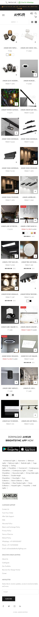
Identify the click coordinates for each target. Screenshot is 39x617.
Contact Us (5, 509)
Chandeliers (12, 468)
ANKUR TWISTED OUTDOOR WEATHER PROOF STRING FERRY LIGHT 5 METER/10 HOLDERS (10, 110)
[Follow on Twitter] (9, 606)
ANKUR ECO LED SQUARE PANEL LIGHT (29, 356)
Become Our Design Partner (11, 570)
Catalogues (5, 563)
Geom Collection (16, 480)
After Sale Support (8, 516)
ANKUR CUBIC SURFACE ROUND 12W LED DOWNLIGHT (10, 388)
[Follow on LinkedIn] (20, 606)
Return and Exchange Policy (11, 527)
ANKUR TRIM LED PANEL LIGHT (29, 262)
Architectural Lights (9, 461)
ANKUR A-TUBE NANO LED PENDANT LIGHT (29, 226)
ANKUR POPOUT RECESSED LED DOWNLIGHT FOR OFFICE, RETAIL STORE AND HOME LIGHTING (29, 294)
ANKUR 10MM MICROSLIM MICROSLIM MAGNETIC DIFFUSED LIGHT (29, 139)
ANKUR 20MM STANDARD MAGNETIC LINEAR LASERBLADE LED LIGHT (10, 197)
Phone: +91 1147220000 (10, 545)
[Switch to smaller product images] (36, 22)
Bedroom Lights (13, 463)
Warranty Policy (7, 523)
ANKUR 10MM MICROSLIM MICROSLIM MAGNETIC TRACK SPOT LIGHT (10, 139)
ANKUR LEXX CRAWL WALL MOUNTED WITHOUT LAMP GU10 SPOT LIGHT (28, 48)
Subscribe (8, 599)
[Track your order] (32, 13)
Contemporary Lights (19, 470)
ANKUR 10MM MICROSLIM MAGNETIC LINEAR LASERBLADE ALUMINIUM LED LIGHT (10, 168)
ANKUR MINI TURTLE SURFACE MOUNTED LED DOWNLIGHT (10, 48)
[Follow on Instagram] (14, 606)
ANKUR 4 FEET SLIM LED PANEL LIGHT (10, 262)
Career (4, 573)
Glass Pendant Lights (19, 483)
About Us (5, 559)
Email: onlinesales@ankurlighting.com (14, 548)
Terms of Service (7, 534)
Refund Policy (6, 538)
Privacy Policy (6, 531)
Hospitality (26, 485)
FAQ (3, 520)
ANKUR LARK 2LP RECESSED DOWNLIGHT (10, 226)
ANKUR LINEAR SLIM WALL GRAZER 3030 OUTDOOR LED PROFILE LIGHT (29, 110)
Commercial (23, 468)
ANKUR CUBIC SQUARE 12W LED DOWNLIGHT (10, 327)
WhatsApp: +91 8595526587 (11, 541)
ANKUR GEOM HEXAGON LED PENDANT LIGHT (10, 356)
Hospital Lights (16, 485)
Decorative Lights (18, 473)
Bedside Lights (25, 463)
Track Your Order (7, 513)
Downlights (16, 478)
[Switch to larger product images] (32, 22)
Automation (21, 461)
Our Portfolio (6, 566)
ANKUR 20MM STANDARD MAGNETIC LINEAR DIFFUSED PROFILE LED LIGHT (29, 168)
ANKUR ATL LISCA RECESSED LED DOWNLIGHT (29, 388)
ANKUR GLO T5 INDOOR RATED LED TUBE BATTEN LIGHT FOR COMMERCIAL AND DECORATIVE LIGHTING (10, 421)
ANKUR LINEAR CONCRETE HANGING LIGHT (29, 327)
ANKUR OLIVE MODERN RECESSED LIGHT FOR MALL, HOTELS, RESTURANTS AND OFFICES (10, 81)
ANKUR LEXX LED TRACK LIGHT (29, 421)
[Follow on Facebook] (3, 606)
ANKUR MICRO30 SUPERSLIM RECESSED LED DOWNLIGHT (29, 81)
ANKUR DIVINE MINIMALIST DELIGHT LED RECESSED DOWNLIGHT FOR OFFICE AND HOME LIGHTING (10, 294)
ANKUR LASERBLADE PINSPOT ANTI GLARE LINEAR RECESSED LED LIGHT (29, 197)
